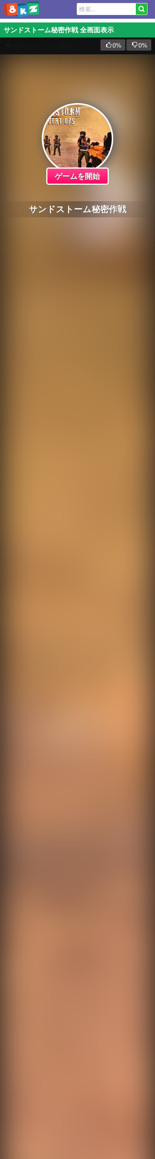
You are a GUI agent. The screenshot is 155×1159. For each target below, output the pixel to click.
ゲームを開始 (77, 176)
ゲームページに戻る (43, 46)
